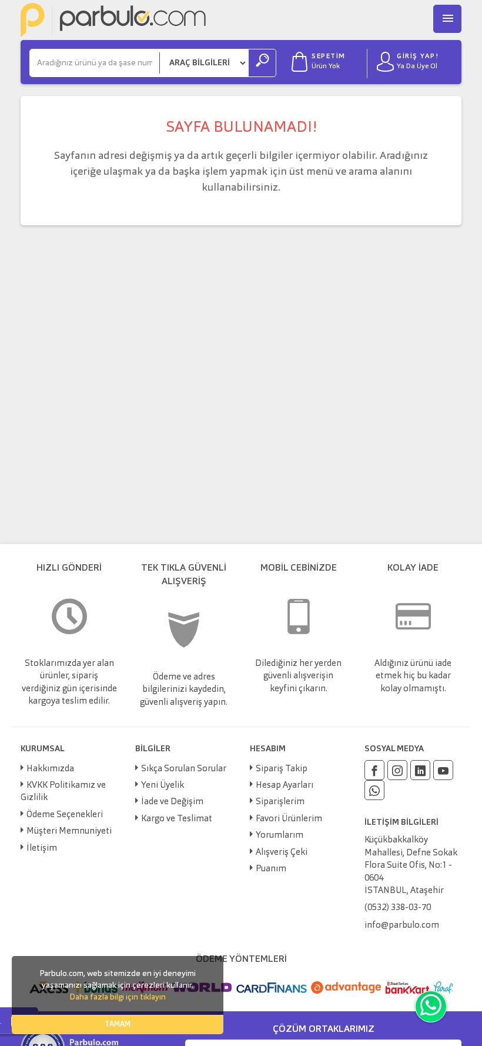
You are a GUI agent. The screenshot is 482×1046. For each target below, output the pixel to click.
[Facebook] (374, 770)
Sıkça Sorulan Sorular (183, 769)
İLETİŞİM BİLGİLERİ (401, 822)
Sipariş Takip (281, 769)
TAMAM (117, 1024)
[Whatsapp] (374, 790)
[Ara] (262, 62)
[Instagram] (397, 770)
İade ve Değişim (172, 802)
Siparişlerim (280, 802)
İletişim (41, 848)
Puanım (271, 869)
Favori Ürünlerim (289, 819)
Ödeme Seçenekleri (64, 815)
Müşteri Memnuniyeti (69, 831)
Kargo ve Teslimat (176, 819)
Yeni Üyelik (162, 785)
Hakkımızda (50, 769)
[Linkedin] (420, 770)
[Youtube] (443, 770)
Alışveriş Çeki (281, 852)
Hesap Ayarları (284, 785)
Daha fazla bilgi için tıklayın (117, 997)
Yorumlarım (279, 835)
